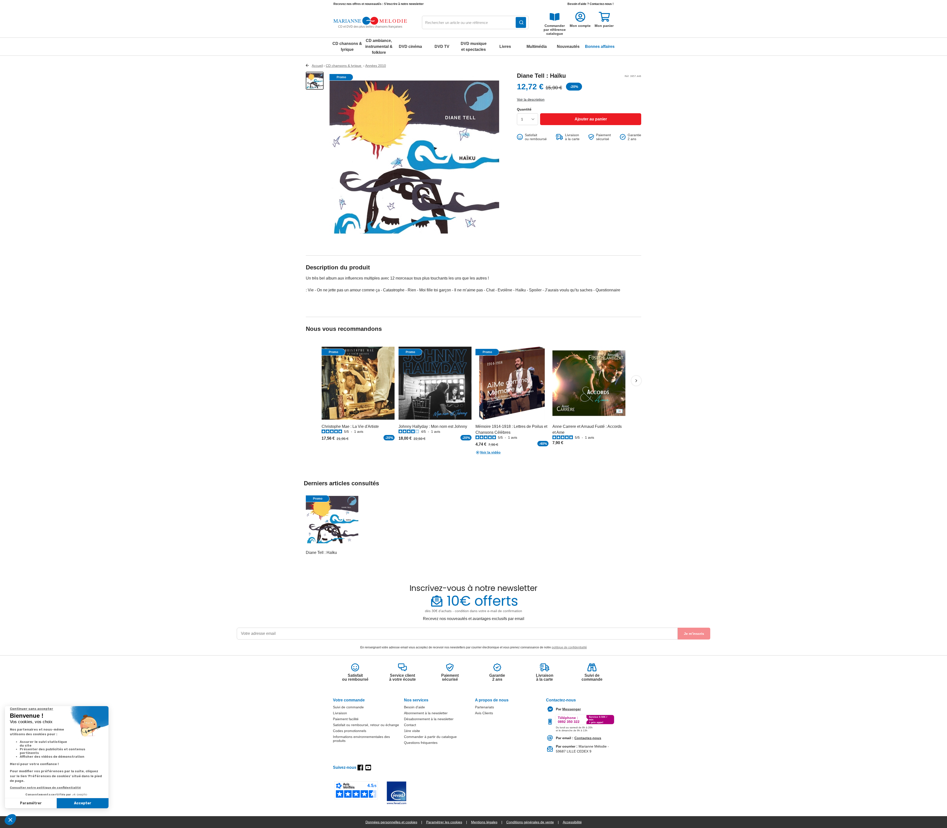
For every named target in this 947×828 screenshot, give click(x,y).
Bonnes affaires (600, 46)
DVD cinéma (410, 46)
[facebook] (360, 768)
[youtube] (368, 768)
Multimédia (537, 46)
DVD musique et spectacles (474, 46)
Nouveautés (568, 46)
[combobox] (475, 23)
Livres (505, 46)
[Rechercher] (521, 22)
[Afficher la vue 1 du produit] (315, 81)
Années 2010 (375, 66)
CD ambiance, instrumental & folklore (379, 46)
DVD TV (442, 46)
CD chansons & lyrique (347, 46)
